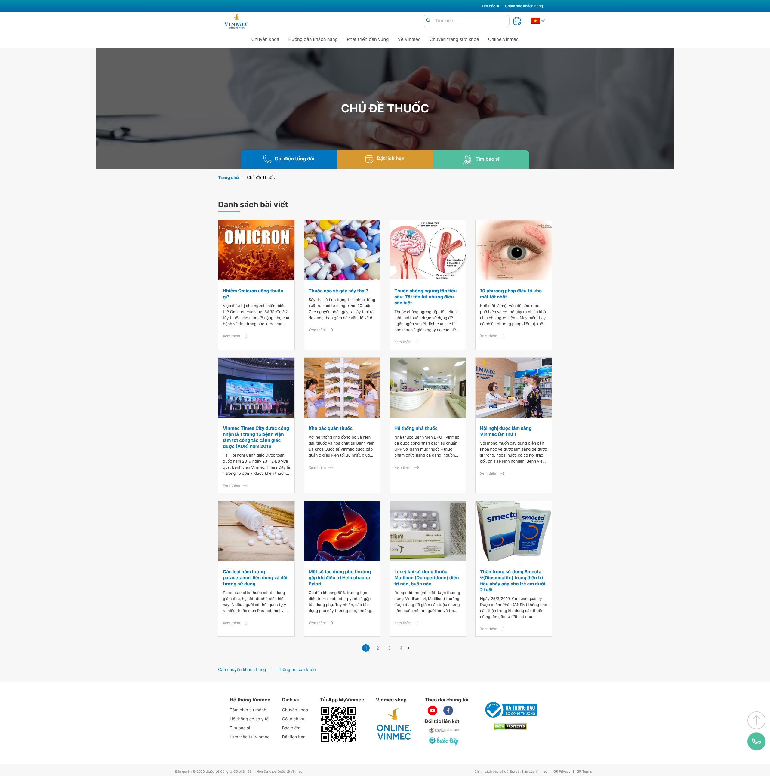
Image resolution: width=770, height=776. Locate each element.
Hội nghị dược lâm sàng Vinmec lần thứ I (506, 431)
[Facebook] (448, 710)
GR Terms (584, 771)
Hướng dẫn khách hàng (313, 39)
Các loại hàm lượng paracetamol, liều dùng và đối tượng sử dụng (255, 578)
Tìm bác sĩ (490, 6)
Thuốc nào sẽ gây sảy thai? (338, 291)
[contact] (756, 741)
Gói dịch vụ (293, 719)
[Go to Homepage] (236, 21)
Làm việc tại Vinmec (250, 737)
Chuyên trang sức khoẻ (454, 39)
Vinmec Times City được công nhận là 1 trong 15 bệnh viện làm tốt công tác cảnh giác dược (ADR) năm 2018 (256, 437)
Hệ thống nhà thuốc (416, 428)
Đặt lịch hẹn (294, 737)
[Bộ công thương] (510, 710)
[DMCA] (510, 726)
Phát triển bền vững (368, 39)
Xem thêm (231, 336)
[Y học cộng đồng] (444, 730)
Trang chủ (228, 177)
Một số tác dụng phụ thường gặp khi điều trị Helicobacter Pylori (340, 578)
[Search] (428, 21)
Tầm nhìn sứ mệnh (248, 710)
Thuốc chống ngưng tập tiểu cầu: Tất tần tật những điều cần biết (425, 297)
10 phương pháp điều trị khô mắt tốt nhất (511, 294)
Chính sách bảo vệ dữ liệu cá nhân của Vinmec (510, 771)
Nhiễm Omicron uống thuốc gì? (253, 294)
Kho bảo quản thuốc (331, 428)
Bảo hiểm (291, 728)
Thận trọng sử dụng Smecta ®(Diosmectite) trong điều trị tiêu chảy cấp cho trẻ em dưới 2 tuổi (512, 581)
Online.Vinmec (503, 39)
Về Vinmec (409, 39)
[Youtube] (432, 710)
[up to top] (756, 720)
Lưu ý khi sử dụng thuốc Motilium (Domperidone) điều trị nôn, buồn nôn (426, 578)
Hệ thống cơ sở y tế (249, 719)
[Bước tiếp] (444, 741)
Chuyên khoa (265, 39)
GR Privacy (561, 771)
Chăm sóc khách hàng (524, 6)
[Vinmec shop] (394, 724)
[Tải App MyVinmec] (338, 724)
